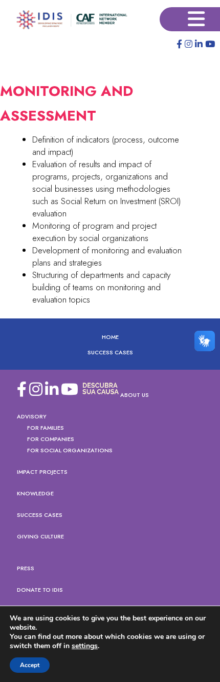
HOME (110, 337)
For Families (45, 428)
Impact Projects (42, 472)
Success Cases (110, 352)
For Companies (50, 439)
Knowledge (35, 493)
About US (134, 395)
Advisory (32, 416)
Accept (29, 665)
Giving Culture (40, 536)
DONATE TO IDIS (40, 590)
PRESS (25, 568)
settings (85, 646)
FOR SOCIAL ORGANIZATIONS (70, 450)
